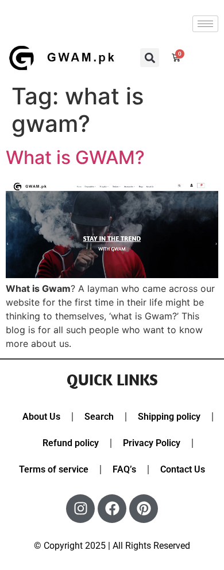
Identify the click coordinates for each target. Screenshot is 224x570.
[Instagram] (80, 508)
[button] (149, 57)
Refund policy (71, 443)
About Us (41, 416)
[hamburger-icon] (205, 23)
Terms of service (53, 469)
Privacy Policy (151, 443)
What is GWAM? (75, 157)
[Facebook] (112, 508)
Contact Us (182, 469)
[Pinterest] (143, 508)
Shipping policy (169, 416)
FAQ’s (124, 469)
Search (99, 416)
